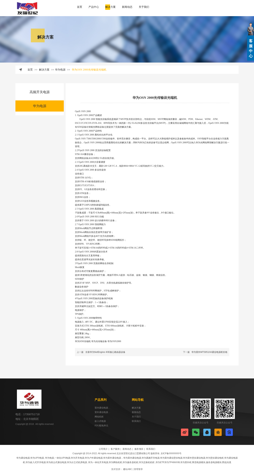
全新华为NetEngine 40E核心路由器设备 (105, 352)
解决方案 (44, 69)
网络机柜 (99, 416)
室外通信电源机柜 (102, 412)
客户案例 (115, 449)
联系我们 (136, 421)
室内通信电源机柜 (102, 407)
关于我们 (136, 416)
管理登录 (138, 469)
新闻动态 (136, 412)
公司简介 (103, 449)
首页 (30, 69)
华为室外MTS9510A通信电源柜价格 (209, 352)
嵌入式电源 (100, 421)
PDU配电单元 (101, 425)
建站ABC (127, 469)
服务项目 (138, 449)
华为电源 (60, 69)
